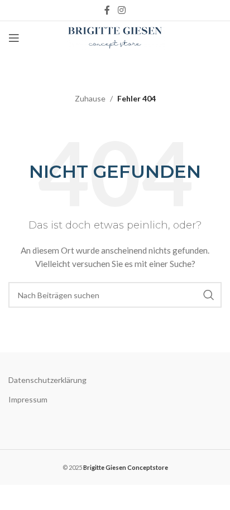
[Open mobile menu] (14, 38)
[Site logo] (115, 37)
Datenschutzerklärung (47, 380)
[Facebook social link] (107, 10)
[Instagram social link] (121, 10)
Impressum (27, 399)
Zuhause (90, 98)
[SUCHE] (209, 295)
